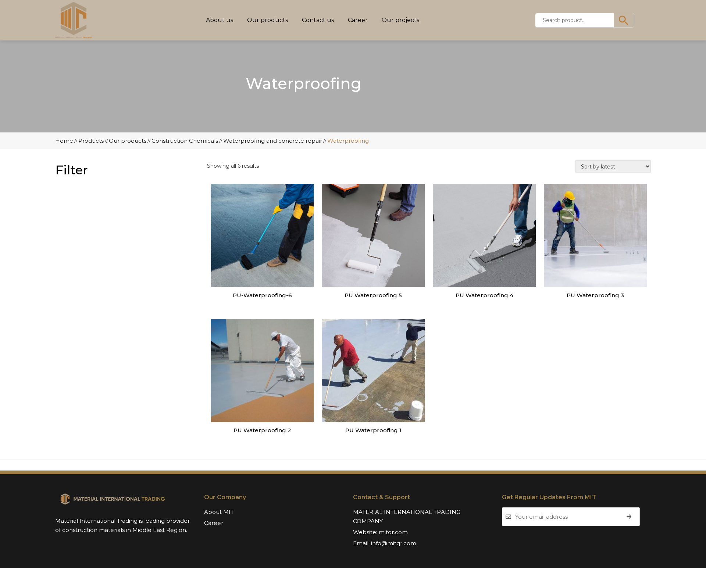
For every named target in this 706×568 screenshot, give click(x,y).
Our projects (400, 20)
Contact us (318, 20)
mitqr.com (393, 532)
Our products (267, 20)
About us (219, 20)
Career (358, 20)
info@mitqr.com (393, 543)
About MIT (219, 511)
